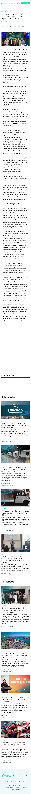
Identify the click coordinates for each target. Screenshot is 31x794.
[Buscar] (19, 3)
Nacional (4, 11)
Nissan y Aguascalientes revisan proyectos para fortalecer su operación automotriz (13, 610)
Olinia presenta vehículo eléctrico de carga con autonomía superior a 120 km (15, 513)
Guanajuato (4, 554)
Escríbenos (24, 787)
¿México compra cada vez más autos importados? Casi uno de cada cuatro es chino (13, 425)
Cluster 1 (4, 21)
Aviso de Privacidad (10, 787)
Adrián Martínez (5, 573)
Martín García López (7, 529)
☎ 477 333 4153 (16, 789)
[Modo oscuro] (17, 3)
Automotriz (4, 465)
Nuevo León (4, 695)
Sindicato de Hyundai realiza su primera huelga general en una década (13, 745)
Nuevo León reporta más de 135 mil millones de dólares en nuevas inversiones (15, 699)
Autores (18, 787)
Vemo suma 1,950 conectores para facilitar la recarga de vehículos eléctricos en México (14, 469)
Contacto (15, 785)
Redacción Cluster (6, 439)
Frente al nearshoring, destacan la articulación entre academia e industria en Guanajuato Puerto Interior (14, 559)
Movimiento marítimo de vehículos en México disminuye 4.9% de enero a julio (15, 655)
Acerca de (22, 785)
